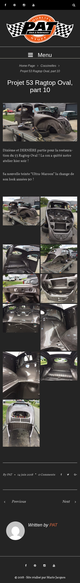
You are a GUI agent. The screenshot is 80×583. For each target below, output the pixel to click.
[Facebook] (5, 5)
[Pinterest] (14, 5)
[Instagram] (24, 5)
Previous (19, 501)
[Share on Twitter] (68, 475)
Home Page (27, 65)
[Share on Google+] (75, 475)
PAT (9, 475)
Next (66, 501)
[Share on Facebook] (61, 475)
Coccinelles (48, 65)
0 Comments (46, 475)
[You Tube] (33, 5)
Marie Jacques (55, 578)
